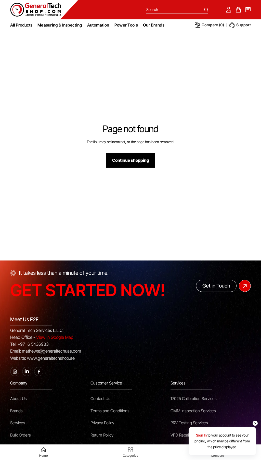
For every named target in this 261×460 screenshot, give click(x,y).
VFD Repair (180, 435)
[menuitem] (59, 25)
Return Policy (101, 435)
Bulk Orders (20, 435)
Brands (16, 410)
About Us (18, 398)
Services (17, 422)
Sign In (201, 435)
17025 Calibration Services (194, 398)
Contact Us (100, 398)
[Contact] (248, 9)
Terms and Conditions (109, 410)
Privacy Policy (102, 422)
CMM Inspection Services (193, 410)
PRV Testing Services (189, 422)
